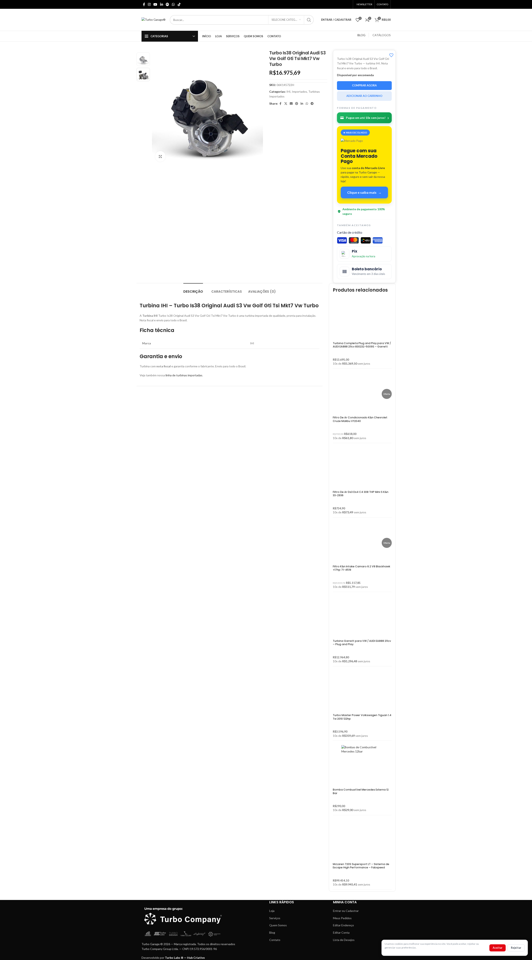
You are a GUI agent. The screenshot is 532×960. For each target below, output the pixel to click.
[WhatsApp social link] (173, 4)
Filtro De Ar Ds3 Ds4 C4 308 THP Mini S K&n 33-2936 (360, 493)
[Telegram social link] (312, 103)
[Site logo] (154, 19)
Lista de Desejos (344, 940)
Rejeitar (516, 947)
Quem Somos (278, 925)
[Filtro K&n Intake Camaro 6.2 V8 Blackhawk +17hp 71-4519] (357, 543)
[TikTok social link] (179, 4)
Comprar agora (364, 85)
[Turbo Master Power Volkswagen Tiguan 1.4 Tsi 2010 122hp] (362, 692)
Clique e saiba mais (364, 192)
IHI (288, 91)
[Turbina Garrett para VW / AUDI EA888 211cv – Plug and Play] (362, 617)
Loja (271, 911)
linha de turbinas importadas (184, 375)
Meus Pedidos (342, 918)
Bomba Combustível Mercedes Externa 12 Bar (361, 791)
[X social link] (285, 103)
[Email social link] (291, 103)
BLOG (361, 35)
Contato (274, 940)
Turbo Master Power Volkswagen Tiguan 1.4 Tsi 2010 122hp (362, 716)
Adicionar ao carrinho (364, 95)
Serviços (274, 918)
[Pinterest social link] (296, 103)
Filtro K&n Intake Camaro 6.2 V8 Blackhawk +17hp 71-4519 (361, 568)
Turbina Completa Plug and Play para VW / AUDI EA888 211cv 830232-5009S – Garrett (362, 344)
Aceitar (497, 947)
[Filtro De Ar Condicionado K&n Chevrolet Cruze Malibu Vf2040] (357, 394)
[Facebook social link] (144, 4)
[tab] (193, 289)
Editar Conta (341, 932)
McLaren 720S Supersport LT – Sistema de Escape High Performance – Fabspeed (361, 865)
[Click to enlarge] (160, 156)
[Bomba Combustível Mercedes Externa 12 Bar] (362, 766)
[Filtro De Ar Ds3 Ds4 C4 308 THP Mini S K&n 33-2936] (362, 468)
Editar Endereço (343, 925)
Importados (299, 91)
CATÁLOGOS (382, 35)
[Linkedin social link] (161, 4)
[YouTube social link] (155, 4)
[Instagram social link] (149, 4)
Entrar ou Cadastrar (346, 911)
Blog (272, 932)
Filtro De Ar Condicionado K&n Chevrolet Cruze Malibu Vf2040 (360, 419)
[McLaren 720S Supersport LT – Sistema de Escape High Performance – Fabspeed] (362, 841)
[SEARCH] (309, 20)
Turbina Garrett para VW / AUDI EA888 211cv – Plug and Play (362, 642)
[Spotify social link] (167, 4)
